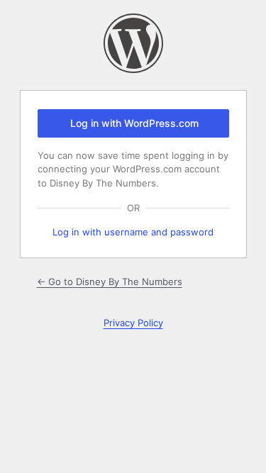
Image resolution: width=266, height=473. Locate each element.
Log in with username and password (133, 232)
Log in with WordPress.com (134, 123)
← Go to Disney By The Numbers (109, 281)
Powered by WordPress (133, 43)
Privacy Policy (133, 322)
